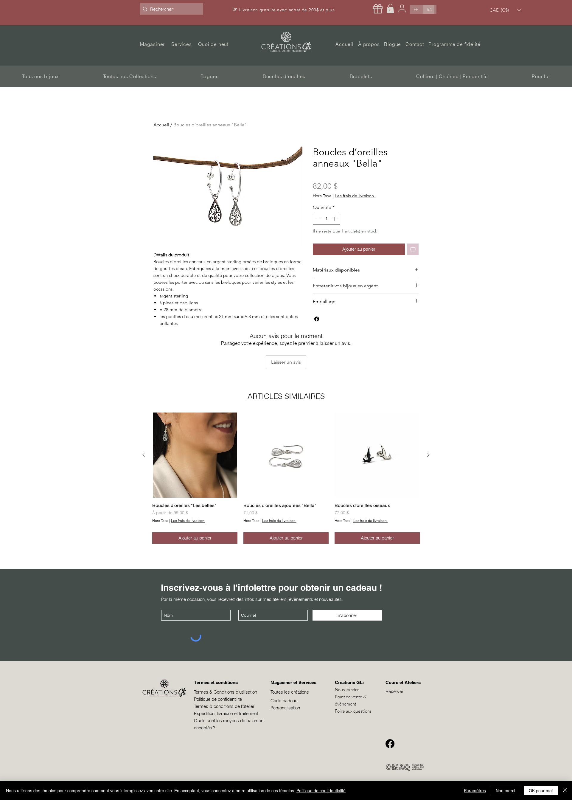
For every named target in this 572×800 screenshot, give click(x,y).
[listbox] (505, 10)
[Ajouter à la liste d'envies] (413, 249)
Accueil (161, 125)
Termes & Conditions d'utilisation (225, 692)
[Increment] (335, 218)
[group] (286, 478)
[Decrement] (318, 218)
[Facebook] (390, 743)
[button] (390, 8)
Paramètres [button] (475, 790)
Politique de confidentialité (321, 790)
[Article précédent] (143, 454)
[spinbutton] (326, 218)
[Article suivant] (428, 454)
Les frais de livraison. (355, 196)
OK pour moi (541, 790)
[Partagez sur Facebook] (316, 319)
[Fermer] (564, 790)
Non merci (505, 790)
